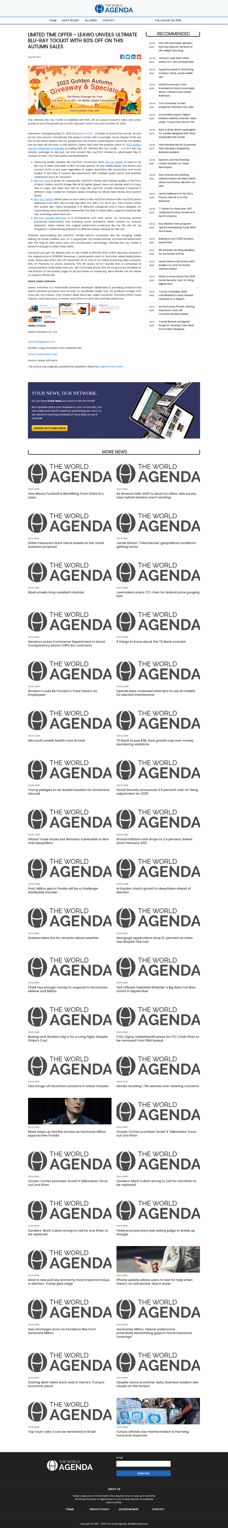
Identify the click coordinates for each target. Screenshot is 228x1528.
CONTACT (108, 20)
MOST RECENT (70, 20)
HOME (53, 20)
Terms (70, 1509)
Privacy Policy (99, 1509)
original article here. (111, 366)
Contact (158, 1509)
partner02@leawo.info (41, 342)
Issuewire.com (82, 133)
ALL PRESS (91, 20)
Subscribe (143, 1473)
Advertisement (129, 1509)
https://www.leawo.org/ (42, 354)
